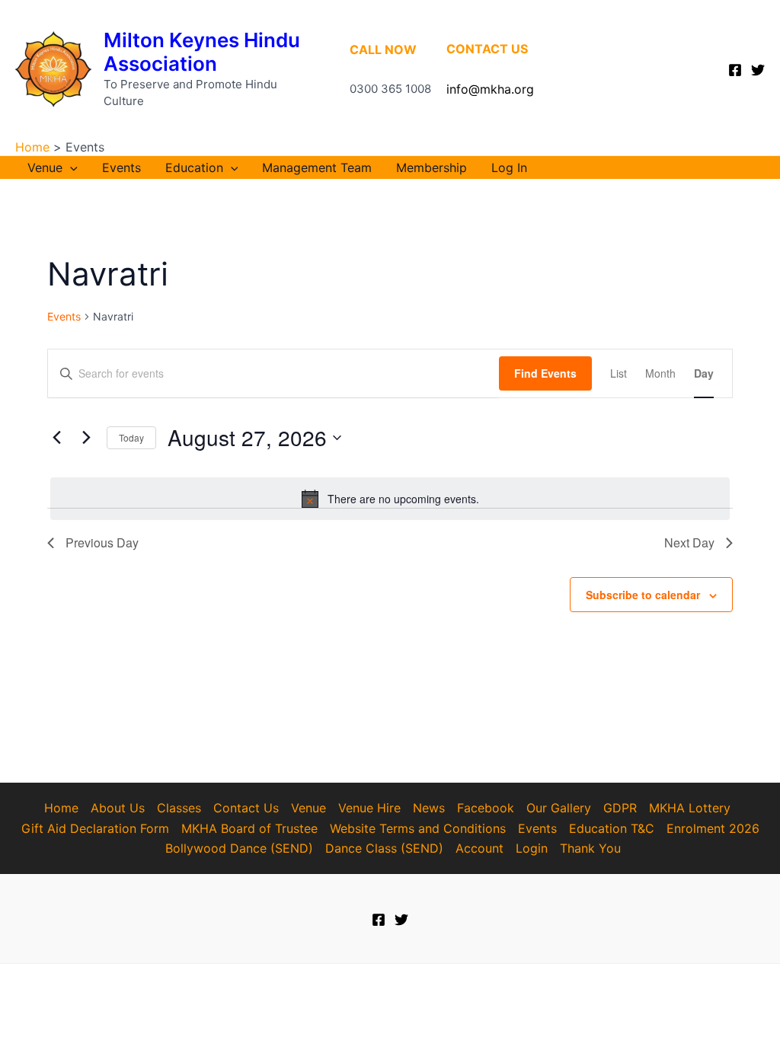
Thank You (590, 848)
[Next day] (86, 438)
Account (479, 848)
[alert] (390, 498)
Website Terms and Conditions (418, 828)
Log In (509, 167)
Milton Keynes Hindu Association (202, 51)
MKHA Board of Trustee (249, 828)
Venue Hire (369, 807)
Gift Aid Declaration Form (95, 828)
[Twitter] (758, 70)
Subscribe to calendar (643, 594)
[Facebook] (735, 70)
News (429, 807)
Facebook (485, 807)
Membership (431, 167)
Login (532, 848)
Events (121, 167)
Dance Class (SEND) (384, 848)
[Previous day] (56, 438)
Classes (179, 807)
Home (61, 807)
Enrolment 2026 (713, 828)
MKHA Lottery (689, 807)
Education (194, 167)
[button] (70, 167)
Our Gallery (558, 807)
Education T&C (611, 828)
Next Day (689, 542)
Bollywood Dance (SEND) (239, 848)
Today (131, 437)
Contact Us (246, 807)
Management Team (317, 167)
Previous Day (102, 542)
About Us (118, 807)
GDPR (620, 807)
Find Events (545, 373)
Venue (44, 167)
